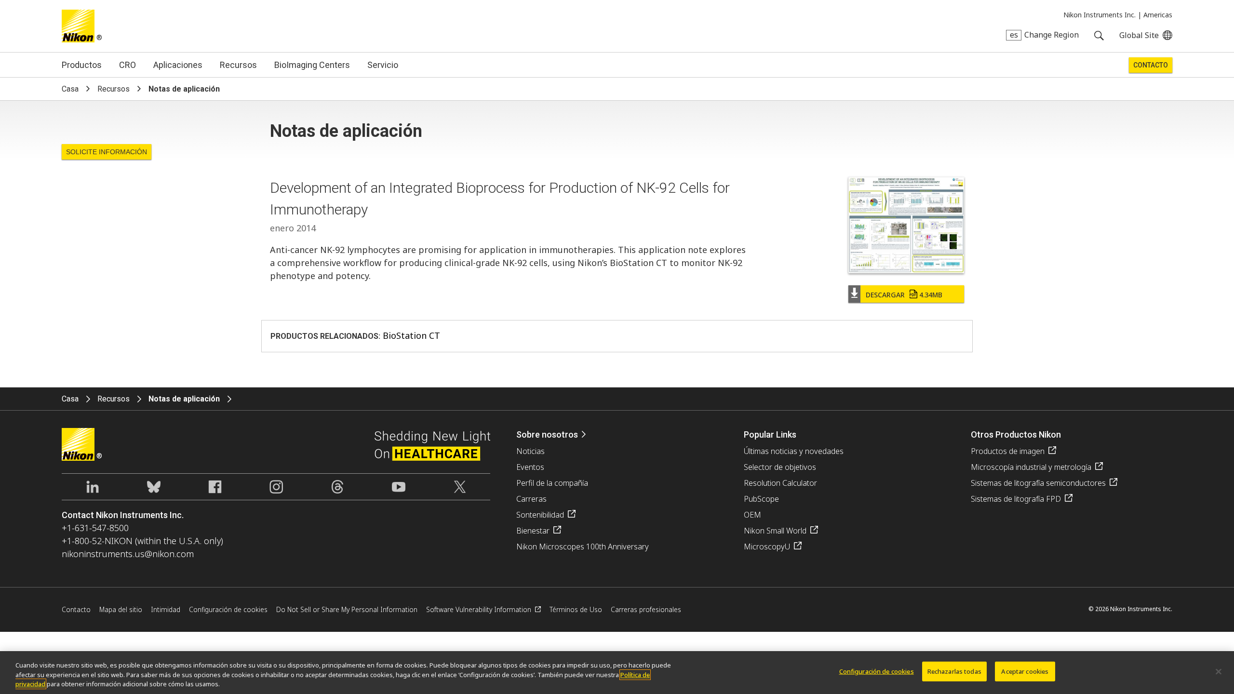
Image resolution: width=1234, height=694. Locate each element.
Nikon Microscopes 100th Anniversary (582, 546)
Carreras (531, 499)
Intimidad (165, 609)
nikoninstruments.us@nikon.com (128, 554)
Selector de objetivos (780, 467)
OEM (752, 514)
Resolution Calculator (780, 483)
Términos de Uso (576, 609)
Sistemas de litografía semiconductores (1038, 483)
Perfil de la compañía (552, 483)
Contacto (1150, 65)
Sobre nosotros (547, 434)
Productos (82, 65)
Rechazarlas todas (954, 671)
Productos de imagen (1008, 451)
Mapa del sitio (120, 609)
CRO (127, 65)
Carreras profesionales (646, 609)
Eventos (530, 467)
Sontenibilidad (540, 514)
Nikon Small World (775, 530)
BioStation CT (411, 335)
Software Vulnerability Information (478, 609)
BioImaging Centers (312, 65)
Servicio (382, 65)
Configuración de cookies (876, 671)
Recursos (238, 65)
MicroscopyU (767, 546)
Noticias (530, 451)
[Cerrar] (1218, 671)
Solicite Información (106, 152)
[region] (617, 672)
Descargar (904, 294)
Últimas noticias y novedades (794, 451)
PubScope (761, 499)
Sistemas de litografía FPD (1016, 499)
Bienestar (533, 530)
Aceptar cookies (1024, 671)
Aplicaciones (177, 65)
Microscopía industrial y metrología (1031, 467)
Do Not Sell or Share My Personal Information (346, 609)
